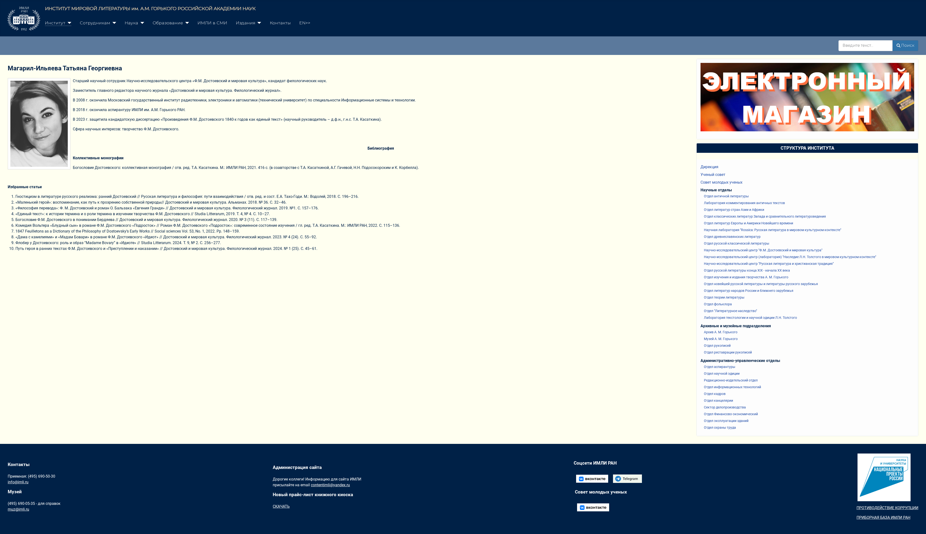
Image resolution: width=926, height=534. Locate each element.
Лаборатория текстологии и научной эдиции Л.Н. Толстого (750, 318)
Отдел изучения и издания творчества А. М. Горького (746, 277)
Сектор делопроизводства (725, 407)
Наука (131, 22)
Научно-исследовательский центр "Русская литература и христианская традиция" (769, 264)
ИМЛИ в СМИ (212, 22)
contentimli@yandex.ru (330, 485)
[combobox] (865, 45)
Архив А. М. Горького (720, 332)
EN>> (304, 22)
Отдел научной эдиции (722, 373)
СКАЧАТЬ (281, 506)
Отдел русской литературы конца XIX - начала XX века (747, 270)
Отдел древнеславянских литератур (732, 237)
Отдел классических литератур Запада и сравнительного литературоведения (765, 216)
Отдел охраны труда (720, 427)
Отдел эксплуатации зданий (726, 421)
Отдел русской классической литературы (736, 243)
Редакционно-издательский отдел (731, 380)
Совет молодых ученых (721, 182)
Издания (245, 22)
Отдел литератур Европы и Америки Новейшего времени (748, 223)
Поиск (907, 45)
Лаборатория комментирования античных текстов (744, 203)
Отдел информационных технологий (732, 387)
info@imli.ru (18, 482)
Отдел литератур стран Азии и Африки (734, 210)
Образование (168, 22)
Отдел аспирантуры (719, 367)
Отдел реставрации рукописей (728, 352)
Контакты (280, 22)
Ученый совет (713, 174)
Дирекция (709, 167)
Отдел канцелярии (718, 400)
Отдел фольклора (718, 304)
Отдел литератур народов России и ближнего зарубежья (748, 291)
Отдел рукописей (717, 345)
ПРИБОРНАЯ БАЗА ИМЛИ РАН (883, 517)
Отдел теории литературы (724, 297)
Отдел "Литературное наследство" (730, 311)
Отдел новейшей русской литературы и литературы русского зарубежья (761, 284)
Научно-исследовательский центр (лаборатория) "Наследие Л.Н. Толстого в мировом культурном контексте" (790, 257)
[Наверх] (917, 525)
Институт (55, 22)
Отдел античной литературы (726, 196)
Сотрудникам (95, 22)
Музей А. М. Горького (721, 339)
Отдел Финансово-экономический (731, 414)
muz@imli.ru (18, 509)
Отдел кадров (715, 394)
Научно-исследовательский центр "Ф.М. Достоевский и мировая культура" (763, 250)
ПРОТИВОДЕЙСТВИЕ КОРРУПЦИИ (887, 508)
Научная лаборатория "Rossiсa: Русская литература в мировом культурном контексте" (772, 230)
